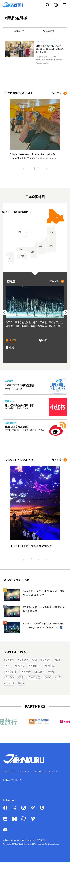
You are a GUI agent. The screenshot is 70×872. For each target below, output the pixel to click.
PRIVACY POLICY (12, 780)
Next (47, 168)
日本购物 (9, 660)
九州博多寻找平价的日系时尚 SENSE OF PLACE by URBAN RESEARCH (50, 48)
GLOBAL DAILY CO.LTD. (47, 772)
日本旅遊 (9, 677)
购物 (39, 56)
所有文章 (56, 93)
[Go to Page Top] (63, 865)
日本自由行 (34, 665)
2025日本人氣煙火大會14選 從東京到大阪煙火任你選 (44, 609)
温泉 (21, 677)
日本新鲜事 (11, 671)
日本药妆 (49, 665)
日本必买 (46, 660)
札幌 (11, 347)
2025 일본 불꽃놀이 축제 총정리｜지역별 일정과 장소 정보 (43, 593)
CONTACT (24, 772)
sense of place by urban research (49, 60)
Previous (22, 168)
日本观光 (26, 671)
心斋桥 (48, 677)
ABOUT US (9, 772)
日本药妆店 (34, 677)
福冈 (45, 56)
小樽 (45, 340)
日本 (58, 660)
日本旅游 (23, 660)
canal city (52, 56)
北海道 (13, 340)
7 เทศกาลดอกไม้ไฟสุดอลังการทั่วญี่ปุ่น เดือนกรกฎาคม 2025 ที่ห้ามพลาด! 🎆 (43, 626)
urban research (42, 63)
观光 (51, 671)
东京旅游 (39, 671)
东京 (35, 660)
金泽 (58, 677)
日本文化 (19, 665)
